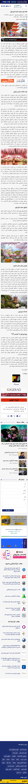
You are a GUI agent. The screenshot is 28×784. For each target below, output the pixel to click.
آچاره (17, 759)
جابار (3, 759)
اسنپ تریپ (23, 759)
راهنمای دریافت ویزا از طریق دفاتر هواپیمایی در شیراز (12, 615)
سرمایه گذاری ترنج (22, 763)
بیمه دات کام (23, 750)
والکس (13, 756)
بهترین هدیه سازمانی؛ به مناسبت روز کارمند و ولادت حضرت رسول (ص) (11, 576)
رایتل (3, 763)
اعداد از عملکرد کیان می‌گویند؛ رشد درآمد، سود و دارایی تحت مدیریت (11, 667)
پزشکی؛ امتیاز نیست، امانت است (12, 673)
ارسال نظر (8, 510)
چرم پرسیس (11, 766)
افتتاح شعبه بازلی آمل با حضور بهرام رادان (10, 653)
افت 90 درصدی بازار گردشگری (11, 452)
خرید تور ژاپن (9, 409)
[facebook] (11, 416)
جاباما (8, 759)
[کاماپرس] (18, 6)
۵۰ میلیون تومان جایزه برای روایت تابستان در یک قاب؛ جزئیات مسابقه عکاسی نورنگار (12, 569)
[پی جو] (24, 615)
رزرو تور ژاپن (17, 411)
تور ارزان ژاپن (16, 409)
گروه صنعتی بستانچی (21, 766)
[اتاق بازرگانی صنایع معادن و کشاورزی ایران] (24, 590)
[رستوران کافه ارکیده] (24, 577)
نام (25, 484)
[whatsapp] (8, 416)
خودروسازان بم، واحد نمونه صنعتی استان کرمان (10, 640)
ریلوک (14, 763)
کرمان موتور (8, 769)
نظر (25, 497)
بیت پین (19, 772)
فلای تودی (23, 769)
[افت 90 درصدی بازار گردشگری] (23, 455)
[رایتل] (24, 627)
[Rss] (8, 6)
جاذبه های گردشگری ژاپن (14, 407)
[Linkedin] (2, 6)
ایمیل (24, 490)
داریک (12, 759)
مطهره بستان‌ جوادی (20, 19)
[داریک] (24, 634)
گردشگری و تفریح (19, 15)
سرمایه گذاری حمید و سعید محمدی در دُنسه (10, 469)
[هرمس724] (16, 378)
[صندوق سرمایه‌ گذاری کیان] (24, 667)
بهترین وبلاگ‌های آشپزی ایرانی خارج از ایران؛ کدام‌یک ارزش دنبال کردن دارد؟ (11, 583)
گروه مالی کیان (22, 753)
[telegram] (17, 416)
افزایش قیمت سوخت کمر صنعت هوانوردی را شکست (12, 609)
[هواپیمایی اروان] (24, 609)
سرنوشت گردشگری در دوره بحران (10, 460)
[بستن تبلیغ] (1, 1)
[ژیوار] (24, 660)
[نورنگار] (24, 570)
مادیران (24, 772)
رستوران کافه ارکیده (21, 756)
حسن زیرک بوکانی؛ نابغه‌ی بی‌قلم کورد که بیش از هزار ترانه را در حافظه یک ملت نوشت (10, 659)
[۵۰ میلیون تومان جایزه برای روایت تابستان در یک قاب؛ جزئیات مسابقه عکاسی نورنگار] (14, 433)
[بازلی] (24, 653)
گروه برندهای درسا (13, 750)
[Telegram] (6, 6)
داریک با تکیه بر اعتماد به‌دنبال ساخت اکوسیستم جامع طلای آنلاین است (11, 633)
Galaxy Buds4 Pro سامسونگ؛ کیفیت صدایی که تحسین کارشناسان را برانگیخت (10, 646)
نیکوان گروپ (7, 756)
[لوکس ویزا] (24, 603)
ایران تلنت (14, 753)
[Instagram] (4, 6)
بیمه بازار (9, 763)
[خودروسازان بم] (24, 640)
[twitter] (14, 416)
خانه (26, 15)
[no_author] (24, 583)
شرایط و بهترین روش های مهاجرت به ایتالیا (11, 602)
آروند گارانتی (16, 769)
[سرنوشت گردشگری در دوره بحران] (23, 463)
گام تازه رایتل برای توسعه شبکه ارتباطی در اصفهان (11, 627)
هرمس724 (16, 384)
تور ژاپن (25, 87)
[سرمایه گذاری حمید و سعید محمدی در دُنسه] (23, 471)
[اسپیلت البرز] (24, 596)
